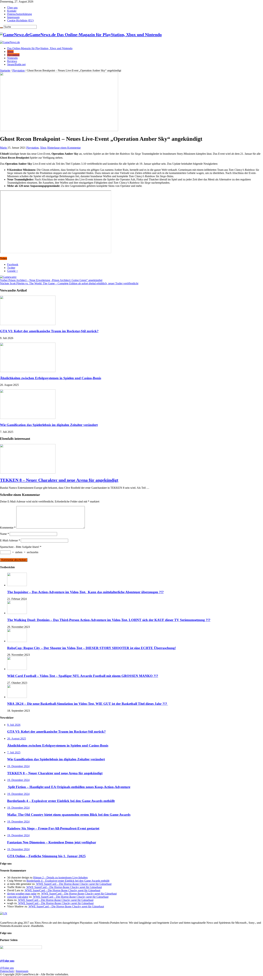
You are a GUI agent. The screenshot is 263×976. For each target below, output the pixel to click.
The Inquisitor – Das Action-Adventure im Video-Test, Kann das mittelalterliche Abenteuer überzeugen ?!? (85, 592)
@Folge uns (7, 960)
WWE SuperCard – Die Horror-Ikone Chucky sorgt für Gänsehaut (73, 883)
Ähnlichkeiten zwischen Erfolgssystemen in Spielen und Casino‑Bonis (50, 378)
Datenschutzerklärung (19, 14)
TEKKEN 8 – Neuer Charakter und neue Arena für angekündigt (59, 480)
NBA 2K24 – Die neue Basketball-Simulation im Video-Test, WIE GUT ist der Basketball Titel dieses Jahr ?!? (87, 704)
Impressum (13, 17)
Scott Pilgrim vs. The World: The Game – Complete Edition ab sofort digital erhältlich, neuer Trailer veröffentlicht (69, 283)
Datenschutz (7, 971)
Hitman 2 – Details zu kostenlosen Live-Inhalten (60, 877)
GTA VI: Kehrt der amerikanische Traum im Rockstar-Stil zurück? (49, 331)
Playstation (13, 54)
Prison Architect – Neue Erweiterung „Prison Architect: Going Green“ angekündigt (51, 280)
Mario (4, 147)
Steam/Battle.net (16, 64)
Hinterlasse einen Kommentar (64, 147)
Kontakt (11, 10)
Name (4, 533)
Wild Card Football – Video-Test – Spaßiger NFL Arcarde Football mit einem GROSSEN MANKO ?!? (82, 676)
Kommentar (8, 527)
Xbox (10, 51)
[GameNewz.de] (10, 42)
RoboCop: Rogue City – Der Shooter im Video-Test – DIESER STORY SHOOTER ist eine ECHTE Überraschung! (91, 648)
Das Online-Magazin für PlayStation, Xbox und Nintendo (39, 48)
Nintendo (12, 57)
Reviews (12, 61)
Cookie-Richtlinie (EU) (20, 20)
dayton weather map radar (21, 893)
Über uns (12, 7)
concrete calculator (17, 896)
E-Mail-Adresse (10, 540)
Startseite (5, 70)
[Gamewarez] (8, 276)
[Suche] (1, 27)
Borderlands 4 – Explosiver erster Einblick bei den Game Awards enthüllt (67, 880)
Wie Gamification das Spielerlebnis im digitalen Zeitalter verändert (49, 425)
